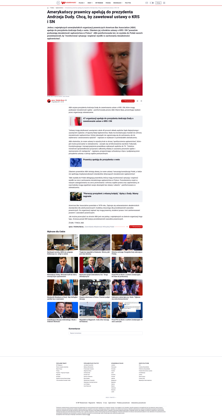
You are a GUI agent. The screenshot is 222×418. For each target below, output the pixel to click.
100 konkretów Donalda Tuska (63, 380)
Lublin (112, 391)
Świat (89, 3)
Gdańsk (113, 378)
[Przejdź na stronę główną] (58, 4)
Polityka (128, 3)
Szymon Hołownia (88, 376)
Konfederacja (142, 372)
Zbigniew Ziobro (87, 370)
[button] (152, 3)
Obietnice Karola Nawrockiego (63, 378)
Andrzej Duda (87, 372)
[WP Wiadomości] (70, 2)
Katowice (113, 388)
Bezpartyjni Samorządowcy (145, 380)
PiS (139, 365)
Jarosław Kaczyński (88, 365)
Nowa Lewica (142, 376)
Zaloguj (158, 3)
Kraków (113, 370)
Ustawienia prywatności (138, 403)
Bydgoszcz (113, 380)
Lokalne (113, 365)
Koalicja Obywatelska (144, 367)
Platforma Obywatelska (144, 369)
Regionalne (117, 3)
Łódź (112, 372)
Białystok (113, 382)
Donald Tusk (87, 374)
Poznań (113, 376)
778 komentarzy (129, 101)
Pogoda (108, 3)
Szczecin (113, 374)
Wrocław (113, 369)
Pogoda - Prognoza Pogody (62, 372)
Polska (81, 3)
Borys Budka (87, 378)
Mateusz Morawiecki (88, 367)
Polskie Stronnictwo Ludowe (145, 370)
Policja (57, 370)
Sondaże (58, 376)
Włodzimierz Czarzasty (89, 380)
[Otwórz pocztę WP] (146, 2)
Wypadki (58, 374)
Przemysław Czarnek (89, 369)
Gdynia (113, 384)
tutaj (89, 414)
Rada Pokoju (59, 369)
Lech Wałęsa (87, 384)
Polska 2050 (142, 378)
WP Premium (99, 3)
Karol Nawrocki (87, 386)
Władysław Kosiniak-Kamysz (90, 382)
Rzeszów (113, 389)
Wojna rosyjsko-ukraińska (62, 367)
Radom (113, 386)
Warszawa (113, 367)
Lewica (140, 374)
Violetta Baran (60, 100)
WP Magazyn (59, 365)
